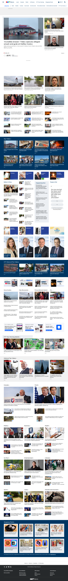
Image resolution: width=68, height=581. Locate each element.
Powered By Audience (57, 209)
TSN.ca (36, 575)
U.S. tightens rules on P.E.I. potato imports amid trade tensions (55, 376)
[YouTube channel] (8, 567)
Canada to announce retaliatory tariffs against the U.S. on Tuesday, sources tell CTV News (38, 113)
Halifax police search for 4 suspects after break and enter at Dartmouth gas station (37, 119)
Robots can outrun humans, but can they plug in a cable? (17, 482)
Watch (27, 2)
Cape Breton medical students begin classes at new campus (25, 165)
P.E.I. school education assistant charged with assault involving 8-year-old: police (41, 317)
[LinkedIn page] (10, 567)
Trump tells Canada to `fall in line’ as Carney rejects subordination (37, 450)
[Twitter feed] (4, 567)
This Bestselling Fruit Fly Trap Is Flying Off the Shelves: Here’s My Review (56, 548)
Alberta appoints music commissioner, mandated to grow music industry (32, 472)
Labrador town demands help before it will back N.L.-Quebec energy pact (56, 302)
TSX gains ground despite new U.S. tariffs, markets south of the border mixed (37, 444)
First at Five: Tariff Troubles (10, 272)
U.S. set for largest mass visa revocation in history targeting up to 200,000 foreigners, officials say (48, 405)
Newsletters (35, 563)
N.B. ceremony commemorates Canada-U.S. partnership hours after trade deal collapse (26, 302)
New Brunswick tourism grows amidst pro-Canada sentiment (29, 203)
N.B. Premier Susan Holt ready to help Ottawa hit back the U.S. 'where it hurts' (58, 119)
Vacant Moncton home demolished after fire (8, 165)
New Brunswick (33, 5)
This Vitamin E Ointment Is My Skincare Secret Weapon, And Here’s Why (26, 533)
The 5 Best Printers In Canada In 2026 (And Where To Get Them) (41, 533)
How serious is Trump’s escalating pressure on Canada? (42, 376)
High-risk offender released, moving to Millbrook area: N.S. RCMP (57, 125)
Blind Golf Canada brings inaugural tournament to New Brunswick (37, 125)
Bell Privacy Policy (22, 572)
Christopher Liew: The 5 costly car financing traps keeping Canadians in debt (37, 514)
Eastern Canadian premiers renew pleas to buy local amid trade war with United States (41, 307)
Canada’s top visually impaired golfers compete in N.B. (25, 273)
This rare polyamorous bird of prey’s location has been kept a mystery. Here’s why (58, 507)
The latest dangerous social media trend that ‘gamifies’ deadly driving (12, 472)
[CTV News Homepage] (10, 2)
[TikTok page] (6, 567)
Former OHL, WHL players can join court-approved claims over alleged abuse (17, 508)
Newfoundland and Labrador (51, 5)
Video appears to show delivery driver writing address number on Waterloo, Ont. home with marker (10, 377)
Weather (16, 5)
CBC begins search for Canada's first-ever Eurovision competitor (37, 477)
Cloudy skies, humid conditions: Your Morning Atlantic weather (33, 351)
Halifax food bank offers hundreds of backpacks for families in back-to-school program (29, 209)
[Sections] (3, 2)
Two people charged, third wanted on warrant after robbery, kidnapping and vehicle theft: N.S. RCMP (53, 89)
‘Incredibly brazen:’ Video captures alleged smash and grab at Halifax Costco (10, 315)
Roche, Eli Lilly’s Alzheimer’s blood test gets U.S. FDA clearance (57, 444)
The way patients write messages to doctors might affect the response (54, 440)
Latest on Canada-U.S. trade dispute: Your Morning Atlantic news (13, 351)
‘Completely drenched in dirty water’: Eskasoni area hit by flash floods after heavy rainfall (53, 31)
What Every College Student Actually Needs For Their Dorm (41, 548)
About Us (26, 563)
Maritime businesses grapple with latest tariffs (25, 150)
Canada (22, 2)
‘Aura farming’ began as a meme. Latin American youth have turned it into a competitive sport (53, 472)
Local (17, 2)
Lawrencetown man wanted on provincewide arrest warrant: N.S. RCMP (53, 48)
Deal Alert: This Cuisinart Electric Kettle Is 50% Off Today (56, 533)
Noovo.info (52, 572)
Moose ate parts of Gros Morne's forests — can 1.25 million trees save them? (57, 318)
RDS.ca (51, 575)
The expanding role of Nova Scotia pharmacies (52, 351)
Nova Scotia (26, 5)
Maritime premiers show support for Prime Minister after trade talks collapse (13, 107)
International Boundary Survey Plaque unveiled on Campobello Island (41, 150)
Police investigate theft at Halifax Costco (11, 150)
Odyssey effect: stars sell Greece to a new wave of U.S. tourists (57, 477)
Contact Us (30, 563)
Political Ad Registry (22, 575)
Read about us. (53, 554)
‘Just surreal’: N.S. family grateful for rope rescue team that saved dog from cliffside (11, 194)
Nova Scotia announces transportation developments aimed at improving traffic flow (57, 131)
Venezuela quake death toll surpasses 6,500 (54, 503)
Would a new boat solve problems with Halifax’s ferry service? (41, 165)
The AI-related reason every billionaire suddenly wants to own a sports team (16, 514)
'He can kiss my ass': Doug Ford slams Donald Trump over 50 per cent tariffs (26, 376)
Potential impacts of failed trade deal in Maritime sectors (17, 118)
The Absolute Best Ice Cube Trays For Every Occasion (10, 533)
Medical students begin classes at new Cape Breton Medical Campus (37, 131)
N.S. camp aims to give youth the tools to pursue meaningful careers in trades (29, 223)
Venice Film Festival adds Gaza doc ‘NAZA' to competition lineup (37, 482)
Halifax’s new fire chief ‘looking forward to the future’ (29, 189)
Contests (21, 5)
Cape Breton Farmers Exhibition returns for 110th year (57, 273)
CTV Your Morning (40, 2)
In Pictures (32, 2)
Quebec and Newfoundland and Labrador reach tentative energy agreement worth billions (56, 307)
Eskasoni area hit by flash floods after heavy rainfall (57, 165)
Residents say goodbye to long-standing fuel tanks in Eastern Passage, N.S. (13, 207)
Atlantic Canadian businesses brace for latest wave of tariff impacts (32, 107)
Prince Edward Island (41, 5)
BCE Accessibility (7, 572)
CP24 (36, 572)
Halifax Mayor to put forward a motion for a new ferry (10, 301)
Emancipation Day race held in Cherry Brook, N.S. (41, 273)
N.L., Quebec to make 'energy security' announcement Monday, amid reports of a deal (56, 312)
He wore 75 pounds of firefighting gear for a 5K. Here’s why (41, 312)
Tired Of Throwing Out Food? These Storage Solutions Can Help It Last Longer (11, 548)
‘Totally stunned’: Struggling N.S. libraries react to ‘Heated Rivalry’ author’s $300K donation (28, 196)
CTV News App (41, 563)
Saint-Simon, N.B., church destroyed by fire (57, 112)
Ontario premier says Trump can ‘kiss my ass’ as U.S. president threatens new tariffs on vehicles (17, 405)
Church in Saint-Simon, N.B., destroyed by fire (56, 150)
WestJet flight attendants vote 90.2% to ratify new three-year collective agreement (33, 440)
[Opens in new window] (11, 176)
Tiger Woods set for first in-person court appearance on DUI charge (12, 504)
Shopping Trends (49, 2)
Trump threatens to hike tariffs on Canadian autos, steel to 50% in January (17, 446)
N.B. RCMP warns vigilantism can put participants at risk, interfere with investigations (16, 113)
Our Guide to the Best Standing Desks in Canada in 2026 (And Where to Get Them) (26, 549)
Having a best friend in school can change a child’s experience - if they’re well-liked (58, 483)
